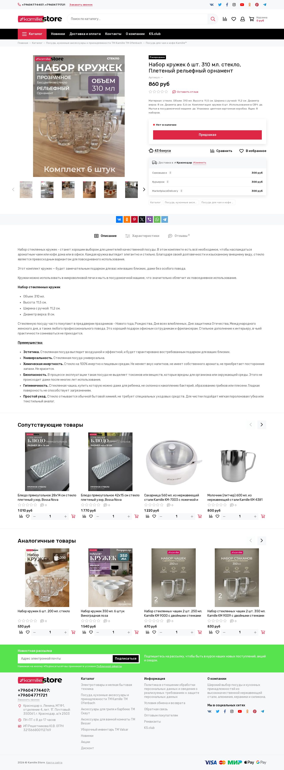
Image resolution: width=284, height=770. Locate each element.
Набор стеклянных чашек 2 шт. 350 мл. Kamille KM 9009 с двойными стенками (236, 613)
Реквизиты (152, 722)
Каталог (35, 34)
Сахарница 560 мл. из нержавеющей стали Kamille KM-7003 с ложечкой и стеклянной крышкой (171, 497)
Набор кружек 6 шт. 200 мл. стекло (44, 611)
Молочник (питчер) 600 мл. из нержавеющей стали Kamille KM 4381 (234, 497)
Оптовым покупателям (161, 715)
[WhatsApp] (157, 219)
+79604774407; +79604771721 (43, 4)
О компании (135, 34)
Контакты (113, 34)
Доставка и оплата (85, 34)
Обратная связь (156, 709)
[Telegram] (164, 219)
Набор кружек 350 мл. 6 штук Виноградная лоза (102, 613)
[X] (142, 219)
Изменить (199, 162)
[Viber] (149, 219)
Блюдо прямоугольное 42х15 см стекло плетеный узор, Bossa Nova (110, 497)
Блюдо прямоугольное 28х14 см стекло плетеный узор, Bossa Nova (47, 497)
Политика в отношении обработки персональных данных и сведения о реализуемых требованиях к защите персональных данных (171, 691)
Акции (85, 742)
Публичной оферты (109, 666)
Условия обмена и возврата (164, 703)
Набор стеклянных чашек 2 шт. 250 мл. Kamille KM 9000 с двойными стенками (173, 613)
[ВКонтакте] (119, 219)
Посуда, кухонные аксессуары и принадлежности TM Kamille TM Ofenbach (182, 202)
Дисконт (87, 748)
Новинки (58, 34)
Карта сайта (54, 762)
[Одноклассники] (127, 219)
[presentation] (13, 189)
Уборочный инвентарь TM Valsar (104, 730)
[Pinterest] (134, 219)
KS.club (155, 34)
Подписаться (125, 659)
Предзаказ (207, 135)
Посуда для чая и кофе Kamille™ (218, 202)
